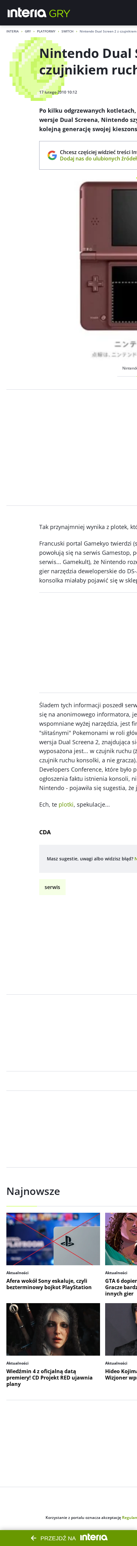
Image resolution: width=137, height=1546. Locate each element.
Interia (12, 31)
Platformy (46, 31)
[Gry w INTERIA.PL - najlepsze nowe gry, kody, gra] (59, 13)
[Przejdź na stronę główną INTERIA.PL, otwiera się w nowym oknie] (27, 13)
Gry (28, 31)
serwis (52, 887)
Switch (67, 31)
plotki (66, 804)
